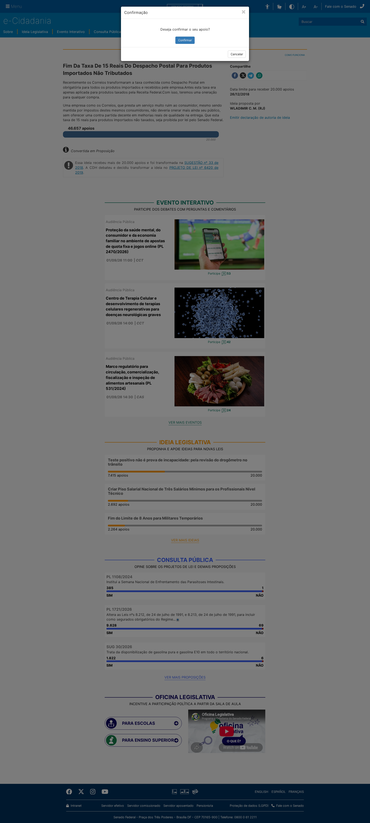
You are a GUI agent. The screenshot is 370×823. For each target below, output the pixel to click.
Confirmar (185, 40)
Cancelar (237, 54)
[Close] (243, 12)
